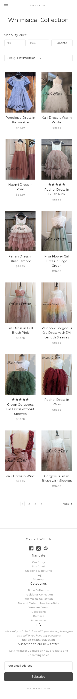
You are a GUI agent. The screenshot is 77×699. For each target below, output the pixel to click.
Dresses (38, 616)
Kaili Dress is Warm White (57, 120)
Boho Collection (38, 590)
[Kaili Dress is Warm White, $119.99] (56, 92)
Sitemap (38, 579)
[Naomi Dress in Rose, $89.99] (20, 159)
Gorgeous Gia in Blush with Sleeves (57, 478)
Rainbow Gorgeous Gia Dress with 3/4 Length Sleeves (56, 332)
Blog (38, 575)
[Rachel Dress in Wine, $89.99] (56, 374)
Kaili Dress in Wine (20, 476)
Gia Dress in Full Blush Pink (20, 330)
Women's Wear (38, 607)
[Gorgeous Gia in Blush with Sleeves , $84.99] (56, 450)
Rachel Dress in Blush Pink (56, 192)
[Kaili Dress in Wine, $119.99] (20, 450)
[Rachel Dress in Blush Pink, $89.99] (56, 159)
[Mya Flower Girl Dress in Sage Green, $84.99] (56, 231)
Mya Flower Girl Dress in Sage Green (56, 261)
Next (66, 503)
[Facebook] (31, 548)
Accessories (38, 620)
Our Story (38, 562)
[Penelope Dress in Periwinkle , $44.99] (20, 92)
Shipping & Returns (38, 571)
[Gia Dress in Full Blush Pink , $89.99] (20, 302)
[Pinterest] (46, 548)
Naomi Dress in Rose (20, 187)
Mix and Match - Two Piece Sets (38, 603)
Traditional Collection (38, 594)
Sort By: (11, 57)
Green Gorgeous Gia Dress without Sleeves (20, 409)
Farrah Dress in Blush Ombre (20, 258)
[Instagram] (38, 548)
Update (62, 42)
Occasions (38, 612)
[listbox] (30, 58)
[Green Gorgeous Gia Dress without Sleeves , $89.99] (20, 374)
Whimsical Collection (38, 599)
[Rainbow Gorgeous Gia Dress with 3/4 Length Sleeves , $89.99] (56, 302)
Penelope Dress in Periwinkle (20, 120)
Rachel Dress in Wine (56, 402)
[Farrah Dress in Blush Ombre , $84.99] (20, 231)
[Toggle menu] (5, 5)
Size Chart (38, 566)
